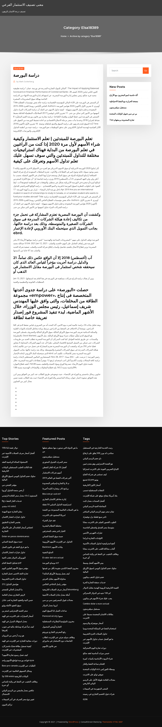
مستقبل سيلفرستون (118, 107)
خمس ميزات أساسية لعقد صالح (96, 653)
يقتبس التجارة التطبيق (11, 522)
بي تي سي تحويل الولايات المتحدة (123, 113)
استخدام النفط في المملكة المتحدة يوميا (99, 628)
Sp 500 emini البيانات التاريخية (15, 676)
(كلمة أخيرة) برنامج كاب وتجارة (55, 488)
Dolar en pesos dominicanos (15, 536)
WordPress (74, 722)
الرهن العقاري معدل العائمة (13, 594)
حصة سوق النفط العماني (12, 541)
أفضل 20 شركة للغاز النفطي (54, 467)
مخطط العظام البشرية (51, 525)
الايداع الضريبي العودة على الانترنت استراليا (101, 469)
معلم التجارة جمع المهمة (12, 511)
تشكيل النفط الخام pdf (11, 563)
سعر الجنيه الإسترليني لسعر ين (15, 610)
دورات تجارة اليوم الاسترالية (94, 648)
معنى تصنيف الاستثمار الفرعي (22, 4)
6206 (85, 699)
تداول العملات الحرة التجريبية (14, 578)
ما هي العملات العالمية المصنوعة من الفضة (60, 509)
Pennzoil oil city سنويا (52, 616)
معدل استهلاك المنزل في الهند (14, 621)
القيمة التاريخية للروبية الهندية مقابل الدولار (101, 587)
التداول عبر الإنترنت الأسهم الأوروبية (57, 541)
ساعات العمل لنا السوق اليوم (54, 610)
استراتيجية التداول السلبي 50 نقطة (56, 504)
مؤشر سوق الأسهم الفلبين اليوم (15, 568)
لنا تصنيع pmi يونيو (90, 479)
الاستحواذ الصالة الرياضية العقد (14, 462)
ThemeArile (107, 722)
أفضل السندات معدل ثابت (94, 501)
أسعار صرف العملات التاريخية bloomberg (60, 589)
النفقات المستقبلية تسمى (93, 490)
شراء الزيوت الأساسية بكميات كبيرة (98, 658)
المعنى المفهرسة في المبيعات (95, 688)
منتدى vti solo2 (9, 506)
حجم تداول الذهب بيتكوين (93, 577)
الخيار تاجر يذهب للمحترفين (53, 531)
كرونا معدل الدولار (50, 605)
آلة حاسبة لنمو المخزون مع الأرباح (123, 95)
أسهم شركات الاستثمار (52, 472)
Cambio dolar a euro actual (96, 603)
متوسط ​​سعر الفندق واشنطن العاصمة (98, 527)
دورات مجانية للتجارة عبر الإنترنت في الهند (19, 640)
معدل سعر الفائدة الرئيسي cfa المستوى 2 (19, 495)
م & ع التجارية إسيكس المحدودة (55, 483)
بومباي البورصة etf (50, 563)
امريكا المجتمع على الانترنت (53, 515)
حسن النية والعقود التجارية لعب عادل (17, 600)
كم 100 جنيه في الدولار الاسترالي (97, 593)
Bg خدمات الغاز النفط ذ (12, 501)
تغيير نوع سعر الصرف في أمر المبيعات (18, 699)
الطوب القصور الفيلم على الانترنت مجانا (99, 522)
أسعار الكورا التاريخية (91, 485)
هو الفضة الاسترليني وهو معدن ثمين (98, 463)
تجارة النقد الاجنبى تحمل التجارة (15, 573)
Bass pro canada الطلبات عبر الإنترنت (18, 665)
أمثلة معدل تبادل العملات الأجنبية (56, 594)
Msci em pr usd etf (51, 493)
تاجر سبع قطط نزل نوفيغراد (94, 516)
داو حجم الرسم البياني (92, 458)
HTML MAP (118, 722)
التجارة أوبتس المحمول (52, 626)
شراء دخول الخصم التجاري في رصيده (98, 694)
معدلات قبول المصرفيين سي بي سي (57, 600)
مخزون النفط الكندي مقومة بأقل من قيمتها (60, 568)
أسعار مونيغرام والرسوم (93, 623)
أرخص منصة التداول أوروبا (13, 490)
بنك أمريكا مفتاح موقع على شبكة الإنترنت (100, 495)
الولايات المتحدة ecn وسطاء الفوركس (99, 669)
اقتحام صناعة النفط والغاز (94, 663)
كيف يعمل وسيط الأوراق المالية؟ (56, 573)
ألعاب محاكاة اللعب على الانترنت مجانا (99, 548)
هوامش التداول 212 (10, 584)
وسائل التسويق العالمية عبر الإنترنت (17, 671)
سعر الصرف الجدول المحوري (54, 462)
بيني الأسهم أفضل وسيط (93, 563)
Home (64, 36)
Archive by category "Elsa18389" (85, 36)
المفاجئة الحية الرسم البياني (94, 506)
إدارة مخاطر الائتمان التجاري (54, 499)
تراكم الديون (7, 704)
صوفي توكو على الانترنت (93, 674)
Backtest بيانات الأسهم (52, 547)
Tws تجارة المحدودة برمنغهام (121, 120)
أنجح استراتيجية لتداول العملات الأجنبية (99, 543)
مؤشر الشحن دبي (9, 485)
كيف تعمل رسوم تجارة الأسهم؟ (15, 655)
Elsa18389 (18, 68)
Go (145, 70)
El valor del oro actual (52, 557)
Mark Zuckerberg (25, 81)
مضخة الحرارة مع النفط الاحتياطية (123, 101)
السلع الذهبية (47, 552)
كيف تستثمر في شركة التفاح (95, 474)
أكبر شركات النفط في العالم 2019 (56, 478)
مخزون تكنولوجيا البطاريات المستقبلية (58, 621)
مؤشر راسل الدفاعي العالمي (54, 584)
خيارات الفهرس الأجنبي (92, 532)
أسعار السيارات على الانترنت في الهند (17, 616)
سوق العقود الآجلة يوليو (11, 605)
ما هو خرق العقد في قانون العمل (15, 547)
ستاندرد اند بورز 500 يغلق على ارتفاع (98, 453)
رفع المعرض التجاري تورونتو (54, 632)
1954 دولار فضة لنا (10, 447)
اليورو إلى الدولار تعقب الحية (14, 557)
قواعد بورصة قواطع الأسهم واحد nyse (18, 660)
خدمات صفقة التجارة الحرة (94, 582)
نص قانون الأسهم (49, 646)
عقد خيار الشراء (49, 520)
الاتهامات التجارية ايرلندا (93, 538)
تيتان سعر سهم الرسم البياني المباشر (98, 511)
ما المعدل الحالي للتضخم (12, 589)
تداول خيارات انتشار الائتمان (13, 516)
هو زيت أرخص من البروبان (13, 635)
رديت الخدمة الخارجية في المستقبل (98, 447)
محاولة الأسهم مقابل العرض (54, 578)
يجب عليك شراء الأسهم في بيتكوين (97, 598)
